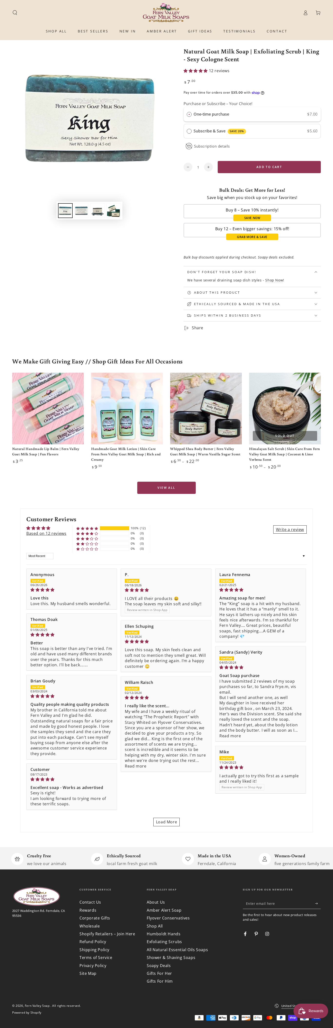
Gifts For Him (160, 981)
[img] (71, 589)
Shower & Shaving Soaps (171, 957)
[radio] (189, 114)
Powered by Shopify (26, 1013)
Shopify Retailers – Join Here (107, 934)
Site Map (88, 973)
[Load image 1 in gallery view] (65, 210)
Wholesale (89, 926)
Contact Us (90, 902)
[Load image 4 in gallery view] (113, 210)
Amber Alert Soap (164, 910)
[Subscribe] (318, 903)
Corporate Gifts (94, 918)
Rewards (87, 910)
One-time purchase (211, 114)
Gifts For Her (159, 973)
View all (166, 488)
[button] (15, 12)
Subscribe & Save (219, 131)
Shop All (155, 926)
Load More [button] (166, 822)
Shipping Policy (94, 949)
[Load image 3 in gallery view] (97, 210)
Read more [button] (230, 736)
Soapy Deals (159, 965)
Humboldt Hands (163, 934)
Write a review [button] (290, 529)
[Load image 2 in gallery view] (81, 210)
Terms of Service (95, 957)
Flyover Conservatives (168, 918)
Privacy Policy (92, 965)
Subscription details (212, 146)
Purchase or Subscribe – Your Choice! (218, 103)
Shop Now (274, 280)
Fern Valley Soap (37, 1006)
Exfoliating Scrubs (164, 941)
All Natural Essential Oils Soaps (177, 949)
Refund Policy (92, 941)
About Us (156, 902)
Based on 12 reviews (46, 533)
